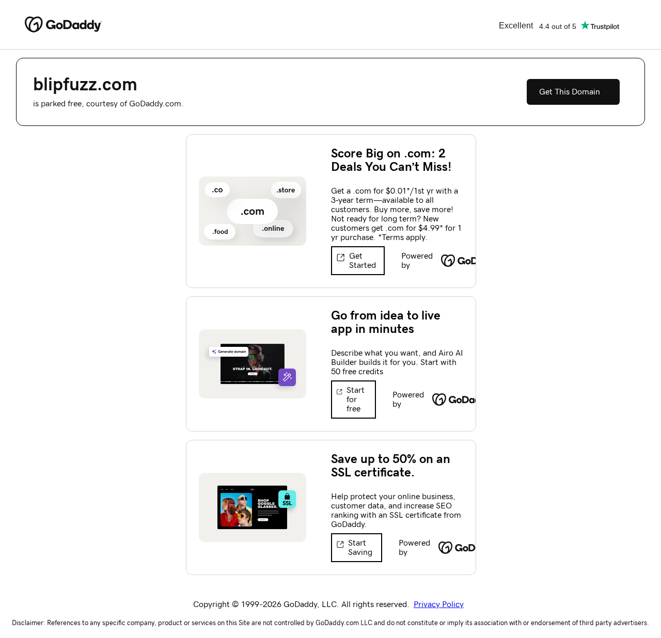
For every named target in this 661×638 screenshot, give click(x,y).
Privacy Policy (439, 604)
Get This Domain (569, 92)
